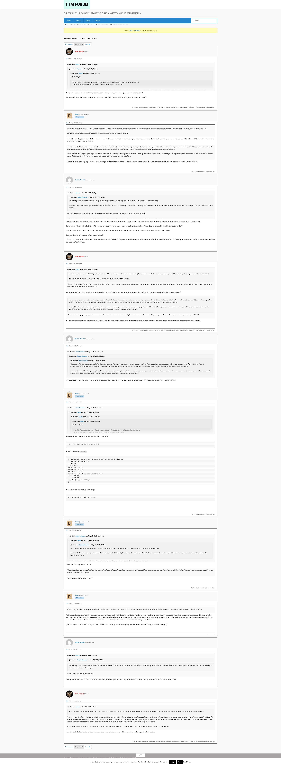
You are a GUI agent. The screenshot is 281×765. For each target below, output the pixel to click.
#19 (67, 649)
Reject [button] (180, 762)
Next (87, 44)
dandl (77, 64)
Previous (70, 44)
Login (88, 20)
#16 (67, 402)
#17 (67, 530)
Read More (187, 762)
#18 (67, 603)
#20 (67, 701)
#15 (67, 346)
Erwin (79, 69)
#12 (67, 122)
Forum (69, 20)
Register (97, 20)
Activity (78, 20)
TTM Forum (76, 4)
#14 (67, 263)
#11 (67, 58)
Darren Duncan (80, 180)
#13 (67, 187)
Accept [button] (173, 762)
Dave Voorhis (79, 51)
